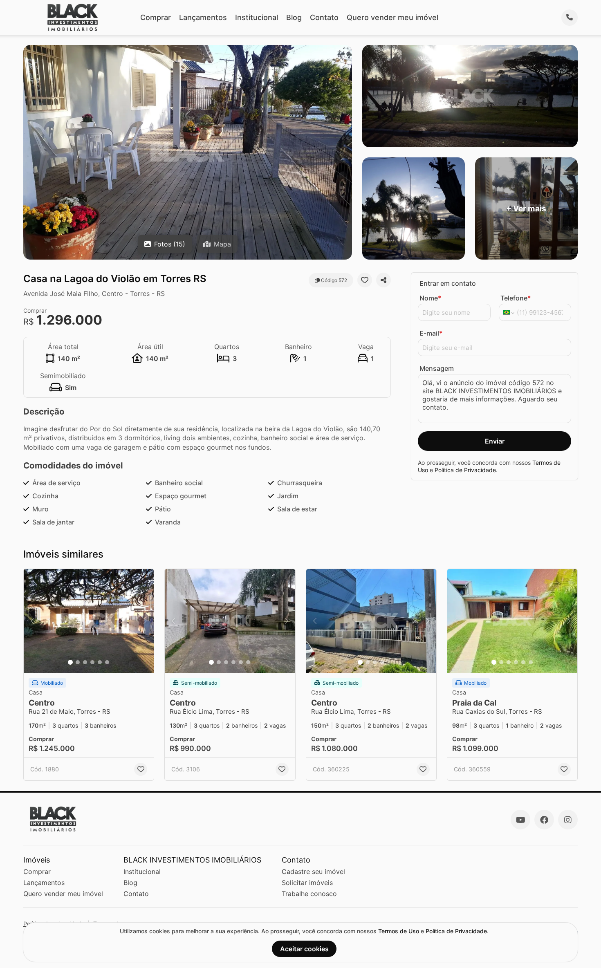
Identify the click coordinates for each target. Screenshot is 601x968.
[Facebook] (544, 819)
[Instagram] (568, 819)
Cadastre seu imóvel (313, 871)
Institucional (256, 17)
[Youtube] (520, 819)
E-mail (430, 333)
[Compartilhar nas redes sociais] (383, 280)
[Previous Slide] (32, 621)
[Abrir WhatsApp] (580, 947)
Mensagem (436, 368)
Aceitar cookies (304, 949)
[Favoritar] (364, 280)
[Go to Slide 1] (70, 662)
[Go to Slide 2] (78, 662)
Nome (430, 298)
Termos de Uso (398, 931)
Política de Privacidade (465, 469)
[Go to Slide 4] (92, 662)
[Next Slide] (145, 621)
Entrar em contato (447, 283)
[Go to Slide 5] (100, 662)
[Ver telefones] (569, 17)
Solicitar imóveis (307, 882)
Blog (294, 17)
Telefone (515, 298)
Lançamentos (203, 17)
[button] (89, 621)
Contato (324, 17)
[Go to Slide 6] (107, 662)
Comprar (155, 17)
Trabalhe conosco (309, 894)
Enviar (495, 441)
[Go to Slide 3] (85, 662)
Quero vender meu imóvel (392, 17)
